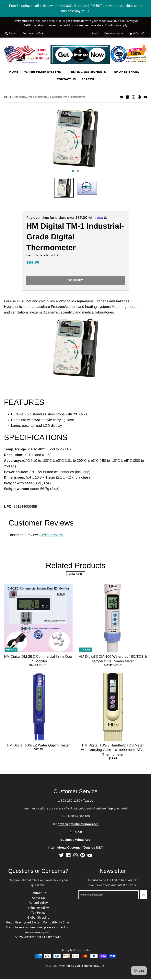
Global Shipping (38, 917)
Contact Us (38, 893)
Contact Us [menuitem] (66, 79)
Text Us (88, 800)
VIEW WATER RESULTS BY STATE (38, 937)
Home (7, 96)
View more (75, 573)
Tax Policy (38, 912)
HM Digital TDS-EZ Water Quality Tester (38, 745)
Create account (113, 33)
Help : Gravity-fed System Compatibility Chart (38, 922)
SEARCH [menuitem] (88, 79)
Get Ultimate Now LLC (42, 255)
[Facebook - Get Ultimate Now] (127, 96)
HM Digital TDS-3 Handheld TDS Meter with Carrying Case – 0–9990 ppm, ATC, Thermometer (112, 749)
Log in (95, 33)
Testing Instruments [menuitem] (87, 72)
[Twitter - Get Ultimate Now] (121, 96)
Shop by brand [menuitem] (126, 72)
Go (143, 894)
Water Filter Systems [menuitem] (42, 72)
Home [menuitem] (13, 72)
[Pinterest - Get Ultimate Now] (139, 96)
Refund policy (38, 902)
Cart (138, 33)
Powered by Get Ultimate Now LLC (81, 965)
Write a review (52, 535)
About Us (38, 898)
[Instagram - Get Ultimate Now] (133, 96)
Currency (28, 33)
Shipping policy (38, 908)
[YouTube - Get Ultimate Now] (145, 96)
